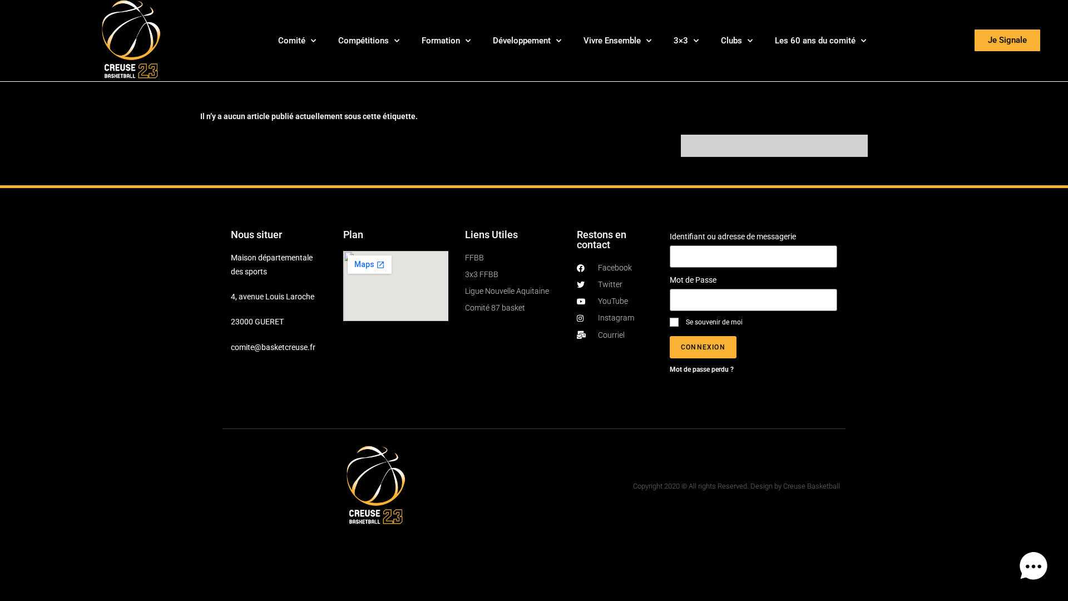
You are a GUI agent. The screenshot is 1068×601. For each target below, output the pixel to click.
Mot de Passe (693, 279)
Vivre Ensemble (612, 41)
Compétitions (363, 41)
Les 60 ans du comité (815, 41)
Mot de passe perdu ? (702, 369)
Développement (522, 41)
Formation (441, 41)
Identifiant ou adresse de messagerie (733, 236)
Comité (291, 41)
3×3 (681, 41)
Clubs (731, 41)
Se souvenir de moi (713, 322)
